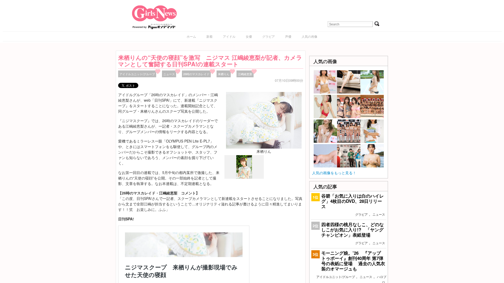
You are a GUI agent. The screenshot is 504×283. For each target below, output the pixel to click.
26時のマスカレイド (196, 74)
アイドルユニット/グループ (137, 74)
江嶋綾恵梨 (245, 74)
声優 (288, 36)
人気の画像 (309, 36)
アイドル (229, 36)
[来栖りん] (264, 119)
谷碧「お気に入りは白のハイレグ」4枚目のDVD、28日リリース (352, 201)
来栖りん (223, 74)
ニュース (169, 74)
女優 (249, 36)
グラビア (268, 36)
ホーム (191, 36)
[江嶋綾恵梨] (244, 177)
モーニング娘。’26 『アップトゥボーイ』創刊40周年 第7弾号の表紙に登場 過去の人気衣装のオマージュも (353, 261)
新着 (209, 36)
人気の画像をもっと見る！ (334, 172)
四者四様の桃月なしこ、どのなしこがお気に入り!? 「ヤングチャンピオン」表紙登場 (352, 229)
